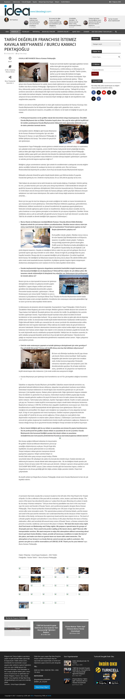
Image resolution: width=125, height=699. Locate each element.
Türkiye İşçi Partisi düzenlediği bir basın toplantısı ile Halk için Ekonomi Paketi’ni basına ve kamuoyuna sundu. (95, 23)
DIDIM (49, 695)
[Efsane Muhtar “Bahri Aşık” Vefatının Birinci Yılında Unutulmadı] (67, 681)
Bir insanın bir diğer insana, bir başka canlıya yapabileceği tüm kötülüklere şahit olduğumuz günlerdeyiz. (55, 23)
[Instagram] (99, 92)
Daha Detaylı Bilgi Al (42, 687)
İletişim (57, 2)
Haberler (14, 32)
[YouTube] (104, 92)
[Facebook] (93, 92)
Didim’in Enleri (62, 32)
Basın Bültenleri (48, 32)
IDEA (7, 32)
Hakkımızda (16, 2)
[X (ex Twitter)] (109, 92)
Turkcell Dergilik (26, 2)
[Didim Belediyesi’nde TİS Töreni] (67, 663)
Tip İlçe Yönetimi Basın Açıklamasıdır (114, 20)
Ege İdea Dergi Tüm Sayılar (102, 32)
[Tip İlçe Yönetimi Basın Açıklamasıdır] (105, 20)
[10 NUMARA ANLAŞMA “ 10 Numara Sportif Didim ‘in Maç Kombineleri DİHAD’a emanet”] (65, 23)
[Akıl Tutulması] (6, 20)
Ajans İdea (76, 32)
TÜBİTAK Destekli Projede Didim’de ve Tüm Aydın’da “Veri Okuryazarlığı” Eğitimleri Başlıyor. (46, 628)
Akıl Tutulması (14, 20)
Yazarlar (25, 32)
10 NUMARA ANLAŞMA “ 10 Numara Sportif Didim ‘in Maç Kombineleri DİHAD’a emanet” (75, 23)
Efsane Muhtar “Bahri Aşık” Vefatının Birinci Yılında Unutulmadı (75, 629)
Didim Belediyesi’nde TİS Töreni (17, 627)
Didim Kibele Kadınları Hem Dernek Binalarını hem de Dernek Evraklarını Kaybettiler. (34, 23)
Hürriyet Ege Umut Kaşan (46, 2)
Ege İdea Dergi (21, 53)
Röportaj (36, 32)
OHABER (86, 32)
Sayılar (35, 2)
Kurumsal (7, 2)
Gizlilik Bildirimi (65, 2)
